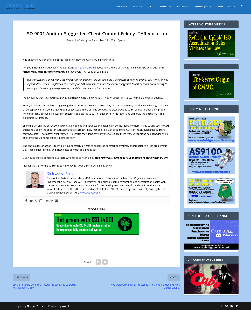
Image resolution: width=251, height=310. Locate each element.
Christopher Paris (87, 40)
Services (136, 6)
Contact (220, 6)
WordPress (68, 306)
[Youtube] (31, 201)
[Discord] (47, 201)
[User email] (56, 201)
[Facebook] (26, 201)
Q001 (150, 6)
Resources (164, 6)
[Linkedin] (51, 201)
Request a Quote (201, 6)
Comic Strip (120, 6)
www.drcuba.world (90, 192)
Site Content (182, 6)
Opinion (121, 40)
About (230, 6)
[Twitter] (35, 201)
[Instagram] (40, 201)
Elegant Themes (36, 306)
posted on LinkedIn (85, 67)
